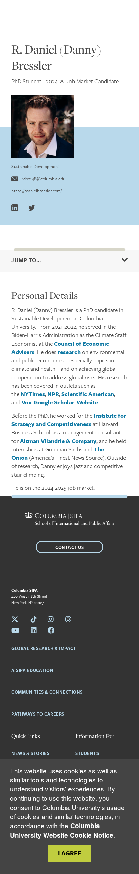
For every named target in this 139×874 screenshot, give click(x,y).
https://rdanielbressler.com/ (36, 190)
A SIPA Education (32, 670)
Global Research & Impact (43, 648)
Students (87, 753)
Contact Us (69, 547)
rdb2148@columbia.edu (43, 178)
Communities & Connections (47, 691)
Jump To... (26, 260)
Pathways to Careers (37, 713)
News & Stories (30, 753)
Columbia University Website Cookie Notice (61, 830)
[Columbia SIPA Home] (70, 519)
